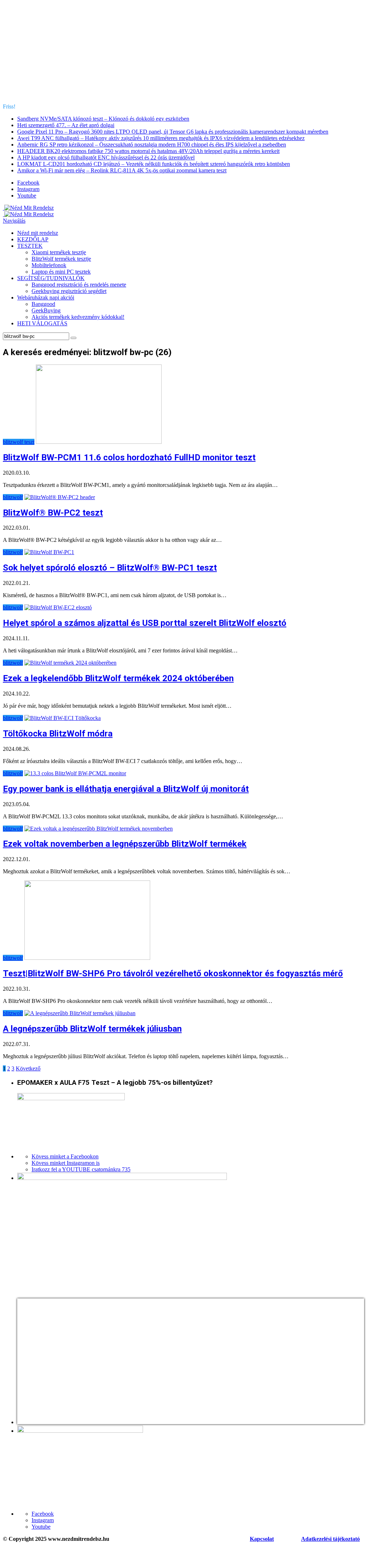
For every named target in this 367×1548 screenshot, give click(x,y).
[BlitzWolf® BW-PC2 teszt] (59, 497)
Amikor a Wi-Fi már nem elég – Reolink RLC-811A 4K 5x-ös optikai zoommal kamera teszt (122, 170)
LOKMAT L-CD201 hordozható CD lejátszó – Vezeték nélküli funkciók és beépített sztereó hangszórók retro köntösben (153, 164)
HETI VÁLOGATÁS (42, 323)
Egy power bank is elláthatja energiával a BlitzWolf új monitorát (126, 789)
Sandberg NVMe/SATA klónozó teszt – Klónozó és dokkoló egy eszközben (103, 119)
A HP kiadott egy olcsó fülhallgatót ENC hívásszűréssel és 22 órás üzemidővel (106, 157)
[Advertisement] (183, 53)
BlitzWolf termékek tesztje (61, 259)
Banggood (43, 304)
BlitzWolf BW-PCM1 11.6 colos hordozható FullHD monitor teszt (129, 457)
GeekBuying (46, 310)
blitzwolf (13, 497)
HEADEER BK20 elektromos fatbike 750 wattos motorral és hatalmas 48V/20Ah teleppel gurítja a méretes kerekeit (148, 151)
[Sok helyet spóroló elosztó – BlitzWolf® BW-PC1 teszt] (49, 552)
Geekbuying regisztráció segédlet (69, 291)
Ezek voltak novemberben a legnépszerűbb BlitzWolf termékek (125, 844)
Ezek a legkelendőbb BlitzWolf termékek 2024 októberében (118, 678)
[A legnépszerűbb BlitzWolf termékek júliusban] (79, 1013)
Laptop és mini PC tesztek (61, 272)
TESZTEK (30, 246)
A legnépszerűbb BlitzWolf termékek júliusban (92, 1029)
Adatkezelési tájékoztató (330, 1539)
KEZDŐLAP (32, 239)
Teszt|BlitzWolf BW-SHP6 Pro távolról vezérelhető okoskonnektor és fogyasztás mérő (173, 973)
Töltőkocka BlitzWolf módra (58, 734)
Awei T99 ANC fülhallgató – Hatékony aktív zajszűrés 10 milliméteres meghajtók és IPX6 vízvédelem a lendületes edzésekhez (161, 138)
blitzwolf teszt (18, 442)
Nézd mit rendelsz (37, 233)
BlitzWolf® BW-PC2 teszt (53, 513)
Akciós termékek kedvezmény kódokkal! (78, 317)
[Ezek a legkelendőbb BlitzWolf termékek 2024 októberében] (70, 663)
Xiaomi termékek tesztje (59, 252)
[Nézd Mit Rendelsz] (28, 208)
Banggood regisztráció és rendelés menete (79, 285)
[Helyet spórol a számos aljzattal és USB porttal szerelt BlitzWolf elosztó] (58, 607)
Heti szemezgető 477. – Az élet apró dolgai (65, 125)
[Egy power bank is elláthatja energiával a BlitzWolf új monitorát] (75, 773)
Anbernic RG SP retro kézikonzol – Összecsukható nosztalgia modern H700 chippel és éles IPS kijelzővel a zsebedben (151, 144)
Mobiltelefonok (49, 265)
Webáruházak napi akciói (45, 297)
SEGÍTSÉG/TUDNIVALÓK (51, 278)
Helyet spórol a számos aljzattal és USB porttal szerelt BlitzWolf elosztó (144, 623)
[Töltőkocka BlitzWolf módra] (62, 718)
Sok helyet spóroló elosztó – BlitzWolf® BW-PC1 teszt (110, 568)
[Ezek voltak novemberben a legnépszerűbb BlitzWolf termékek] (98, 829)
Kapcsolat (262, 1539)
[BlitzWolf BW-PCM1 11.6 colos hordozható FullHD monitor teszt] (99, 442)
